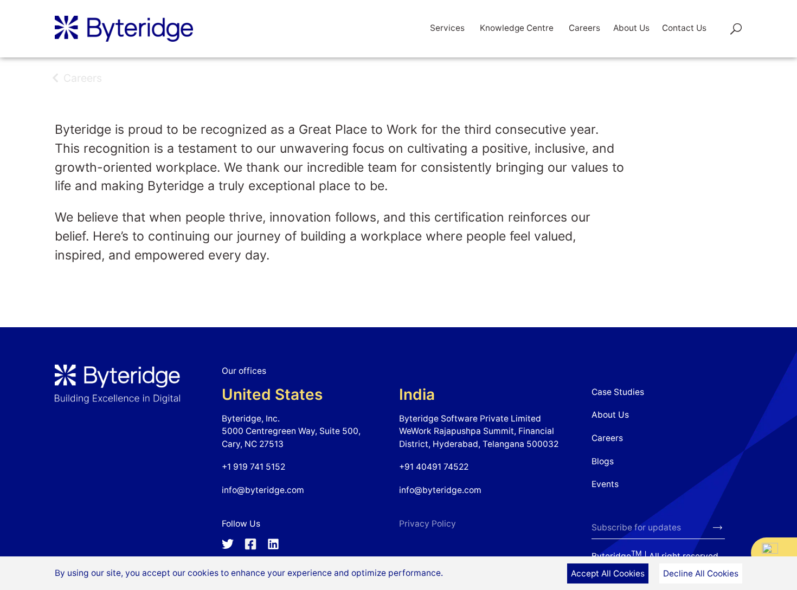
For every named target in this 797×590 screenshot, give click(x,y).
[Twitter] (228, 544)
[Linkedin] (273, 544)
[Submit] (718, 528)
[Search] (729, 28)
